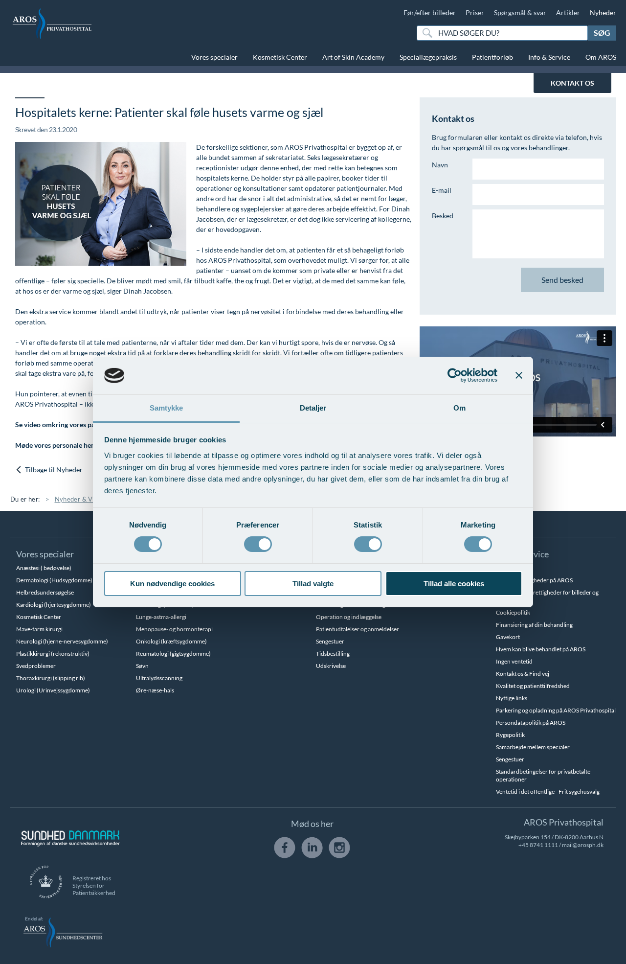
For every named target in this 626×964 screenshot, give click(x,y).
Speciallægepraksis (428, 57)
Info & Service (549, 57)
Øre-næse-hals (155, 690)
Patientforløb (492, 57)
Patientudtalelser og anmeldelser (357, 629)
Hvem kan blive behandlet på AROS (540, 649)
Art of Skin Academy (353, 57)
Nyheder (603, 12)
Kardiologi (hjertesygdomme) (53, 604)
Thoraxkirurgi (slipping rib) (50, 678)
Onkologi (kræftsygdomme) (171, 641)
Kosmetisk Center (280, 57)
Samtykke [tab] (166, 408)
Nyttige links (511, 698)
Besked (442, 215)
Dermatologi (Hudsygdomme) (54, 580)
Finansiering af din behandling (534, 624)
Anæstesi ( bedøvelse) (43, 568)
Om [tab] (459, 408)
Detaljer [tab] (313, 408)
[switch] (258, 543)
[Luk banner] (518, 375)
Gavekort (508, 637)
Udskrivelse (331, 665)
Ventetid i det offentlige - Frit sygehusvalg (548, 791)
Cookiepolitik (513, 612)
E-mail (441, 190)
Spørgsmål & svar (520, 12)
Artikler (568, 12)
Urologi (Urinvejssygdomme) (53, 690)
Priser (475, 12)
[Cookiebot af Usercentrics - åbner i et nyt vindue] (454, 375)
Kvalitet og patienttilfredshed (533, 685)
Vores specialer (214, 57)
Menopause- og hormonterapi (174, 629)
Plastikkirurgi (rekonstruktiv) (52, 653)
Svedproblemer (36, 665)
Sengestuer (330, 641)
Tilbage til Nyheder (53, 469)
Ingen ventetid (514, 661)
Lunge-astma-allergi (161, 616)
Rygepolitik (510, 734)
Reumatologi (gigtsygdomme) (173, 653)
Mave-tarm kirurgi (39, 629)
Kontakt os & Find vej (522, 673)
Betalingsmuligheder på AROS (534, 580)
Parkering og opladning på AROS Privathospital (556, 710)
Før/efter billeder (429, 12)
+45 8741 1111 (538, 845)
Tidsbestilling (333, 653)
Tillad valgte (313, 583)
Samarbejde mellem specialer (533, 747)
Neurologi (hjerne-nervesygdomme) (62, 641)
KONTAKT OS (572, 83)
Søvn (142, 665)
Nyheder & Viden (80, 499)
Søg (602, 32)
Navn (440, 165)
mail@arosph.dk (583, 845)
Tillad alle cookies (454, 583)
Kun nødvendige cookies (172, 583)
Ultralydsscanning (159, 678)
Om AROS (600, 57)
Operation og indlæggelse (348, 616)
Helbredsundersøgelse (45, 592)
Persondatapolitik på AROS (530, 722)
